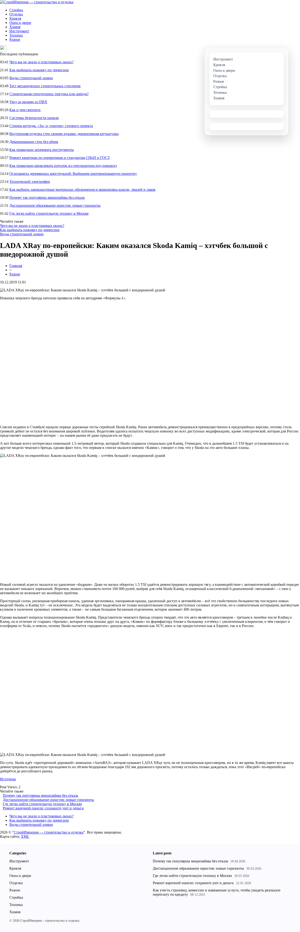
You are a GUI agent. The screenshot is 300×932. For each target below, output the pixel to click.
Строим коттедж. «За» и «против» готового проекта (51, 126)
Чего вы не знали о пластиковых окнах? (41, 62)
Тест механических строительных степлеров (45, 86)
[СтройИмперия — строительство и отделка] (36, 2)
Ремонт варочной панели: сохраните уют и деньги (43, 808)
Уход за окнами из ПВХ (28, 102)
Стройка (16, 10)
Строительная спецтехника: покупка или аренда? (49, 94)
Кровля (15, 18)
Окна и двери (20, 23)
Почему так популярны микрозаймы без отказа (47, 197)
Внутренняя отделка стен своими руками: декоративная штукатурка (64, 134)
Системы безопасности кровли (34, 118)
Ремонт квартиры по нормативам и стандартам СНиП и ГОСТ (59, 158)
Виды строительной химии (31, 78)
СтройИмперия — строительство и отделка (48, 832)
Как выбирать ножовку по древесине (39, 70)
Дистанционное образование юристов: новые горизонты (55, 205)
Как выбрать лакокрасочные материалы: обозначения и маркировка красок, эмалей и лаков (82, 190)
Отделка (16, 14)
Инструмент (19, 31)
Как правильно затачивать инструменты (41, 150)
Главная (15, 266)
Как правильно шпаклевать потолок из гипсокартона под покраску (63, 166)
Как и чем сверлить (25, 110)
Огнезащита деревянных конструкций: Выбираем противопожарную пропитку (73, 174)
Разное (14, 39)
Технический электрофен (29, 182)
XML (25, 836)
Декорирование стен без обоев (33, 142)
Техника (16, 35)
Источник (8, 779)
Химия (14, 27)
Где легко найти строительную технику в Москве (49, 213)
